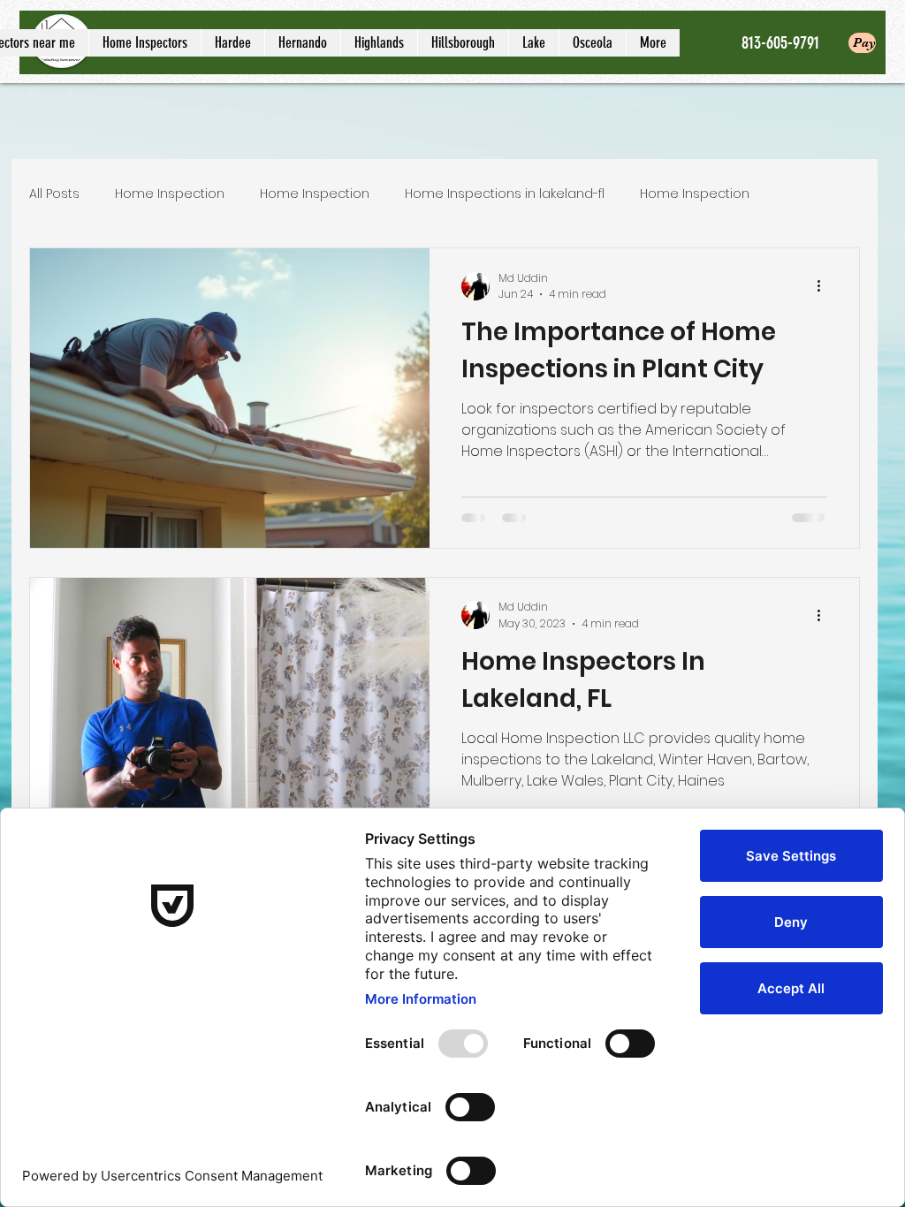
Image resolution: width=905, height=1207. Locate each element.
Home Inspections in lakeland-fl (505, 194)
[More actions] (824, 286)
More (801, 194)
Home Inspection (169, 194)
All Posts (54, 194)
